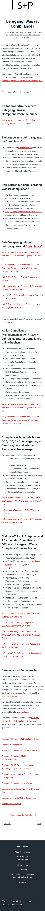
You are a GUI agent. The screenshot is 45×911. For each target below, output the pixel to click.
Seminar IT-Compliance (12, 744)
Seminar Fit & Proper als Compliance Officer (20, 739)
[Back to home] (22, 5)
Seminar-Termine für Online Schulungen (19, 798)
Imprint (30, 901)
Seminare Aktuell (22, 37)
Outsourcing (22, 865)
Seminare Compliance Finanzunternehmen (20, 750)
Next (39, 824)
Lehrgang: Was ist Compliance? (27, 35)
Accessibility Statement (12, 904)
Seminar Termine (14, 696)
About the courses (22, 852)
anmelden (23, 712)
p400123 (15, 32)
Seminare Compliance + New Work (17, 783)
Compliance (33, 246)
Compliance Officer (12, 307)
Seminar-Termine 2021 (11, 803)
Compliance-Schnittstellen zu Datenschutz (23, 211)
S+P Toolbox (22, 856)
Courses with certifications (22, 874)
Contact (22, 882)
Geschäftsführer (25, 147)
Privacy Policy (16, 901)
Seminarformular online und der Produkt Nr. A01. (22, 80)
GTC (4, 901)
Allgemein (10, 35)
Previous (7, 824)
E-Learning (22, 869)
